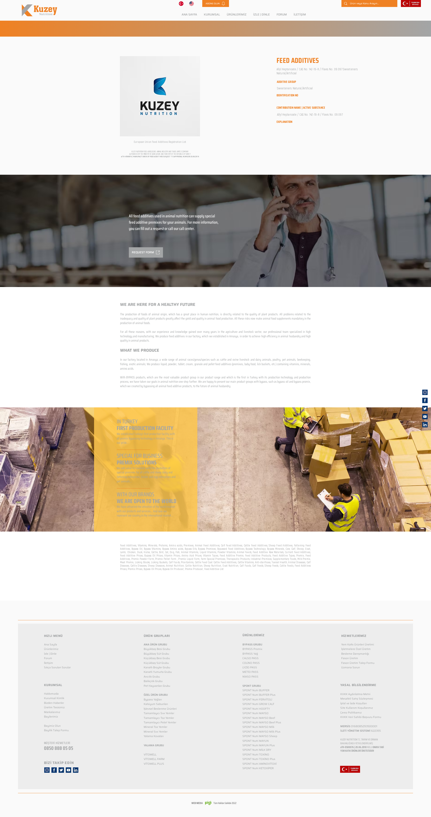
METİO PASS (250, 672)
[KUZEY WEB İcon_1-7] (425, 408)
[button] (215, 3)
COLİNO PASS (251, 663)
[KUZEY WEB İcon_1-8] (425, 400)
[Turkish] (181, 3)
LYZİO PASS (249, 667)
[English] (191, 3)
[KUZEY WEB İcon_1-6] (425, 392)
